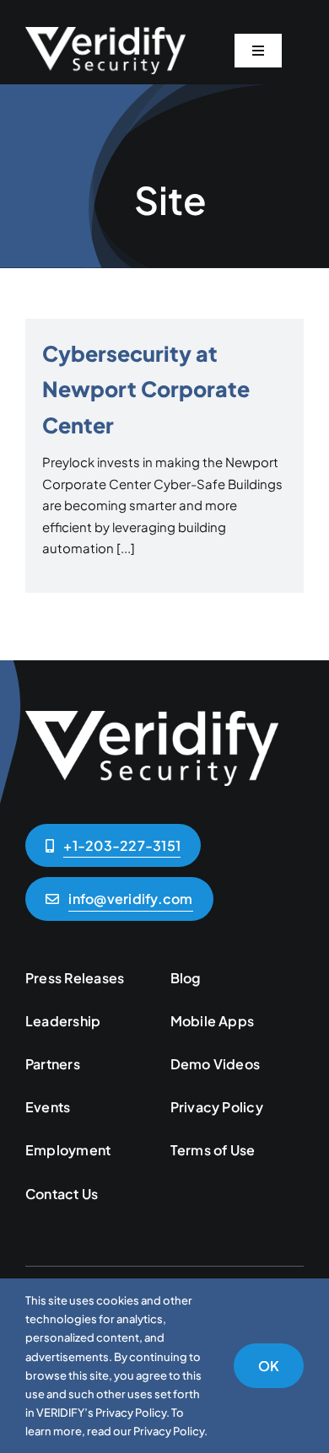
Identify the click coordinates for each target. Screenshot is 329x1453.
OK (268, 1366)
